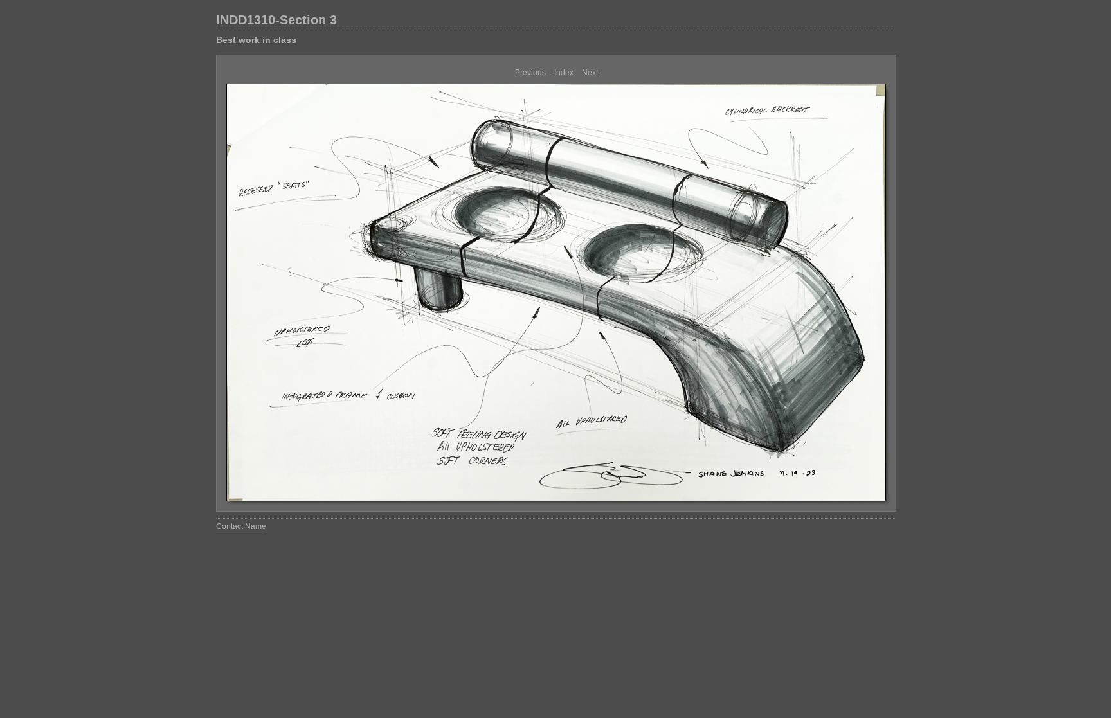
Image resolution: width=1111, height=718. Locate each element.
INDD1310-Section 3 (276, 20)
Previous (530, 72)
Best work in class (256, 40)
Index (564, 72)
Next (590, 72)
